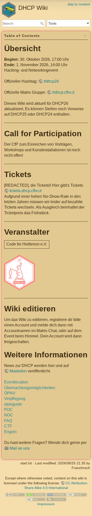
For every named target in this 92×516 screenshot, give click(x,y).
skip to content (78, 4)
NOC (8, 415)
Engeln (10, 432)
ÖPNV (9, 393)
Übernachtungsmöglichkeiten (29, 388)
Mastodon (18, 371)
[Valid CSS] (36, 499)
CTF (8, 426)
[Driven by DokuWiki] (56, 499)
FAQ (8, 421)
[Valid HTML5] (77, 494)
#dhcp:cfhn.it (63, 92)
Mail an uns (20, 448)
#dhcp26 (51, 81)
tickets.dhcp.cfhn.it (25, 191)
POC (8, 410)
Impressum (46, 504)
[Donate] (36, 494)
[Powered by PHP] (56, 494)
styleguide (13, 404)
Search (42, 23)
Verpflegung (14, 398)
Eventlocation (16, 382)
